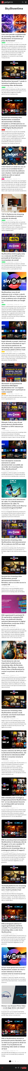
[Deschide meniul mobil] (26, 2)
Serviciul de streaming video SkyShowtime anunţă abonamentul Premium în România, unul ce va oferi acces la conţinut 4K (13, 580)
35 (17, 1009)
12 (17, 718)
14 (17, 509)
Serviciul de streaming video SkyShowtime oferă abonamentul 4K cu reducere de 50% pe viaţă (13, 542)
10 (20, 351)
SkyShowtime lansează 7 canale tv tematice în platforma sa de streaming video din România (14, 83)
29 (17, 760)
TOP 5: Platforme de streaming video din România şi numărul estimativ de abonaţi (12, 216)
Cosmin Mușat (10, 42)
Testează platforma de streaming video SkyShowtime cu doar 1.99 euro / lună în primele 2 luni (13, 888)
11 (17, 852)
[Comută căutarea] (23, 2)
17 (17, 471)
